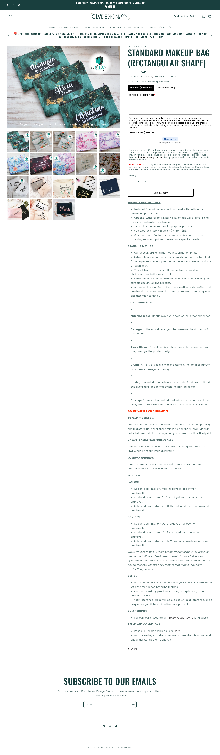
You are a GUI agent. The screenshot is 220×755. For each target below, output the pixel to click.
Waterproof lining (166, 87)
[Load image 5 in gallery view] (109, 141)
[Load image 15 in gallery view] (109, 187)
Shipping (149, 76)
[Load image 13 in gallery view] (64, 187)
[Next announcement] (150, 5)
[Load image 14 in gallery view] (86, 187)
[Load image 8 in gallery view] (64, 164)
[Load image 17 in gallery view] (41, 210)
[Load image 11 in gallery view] (18, 187)
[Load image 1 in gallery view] (18, 141)
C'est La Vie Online (105, 747)
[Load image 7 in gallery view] (41, 164)
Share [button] (134, 648)
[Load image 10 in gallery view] (109, 164)
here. (177, 631)
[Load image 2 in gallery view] (41, 141)
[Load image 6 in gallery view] (18, 164)
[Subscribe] (133, 704)
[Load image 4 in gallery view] (86, 141)
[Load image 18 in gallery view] (64, 210)
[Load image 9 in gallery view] (86, 164)
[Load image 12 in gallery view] (41, 187)
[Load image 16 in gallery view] (18, 210)
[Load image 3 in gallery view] (64, 141)
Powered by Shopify (123, 747)
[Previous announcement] (70, 5)
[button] (10, 16)
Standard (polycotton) (141, 87)
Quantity (132, 175)
